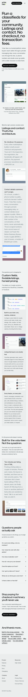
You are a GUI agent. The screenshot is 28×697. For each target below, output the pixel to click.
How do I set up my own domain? (11, 561)
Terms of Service (19, 681)
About (3, 678)
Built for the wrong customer (11, 632)
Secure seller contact (14, 638)
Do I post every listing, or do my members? (11, 544)
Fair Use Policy (19, 683)
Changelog (5, 671)
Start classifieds (16, 3)
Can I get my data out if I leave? (11, 571)
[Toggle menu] (24, 3)
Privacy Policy (18, 678)
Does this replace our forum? (10, 566)
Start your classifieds (9, 65)
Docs (3, 668)
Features (4, 663)
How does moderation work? (10, 557)
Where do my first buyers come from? (12, 576)
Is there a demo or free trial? (10, 580)
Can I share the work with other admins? (10, 551)
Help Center (18, 663)
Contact (4, 681)
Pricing (3, 665)
